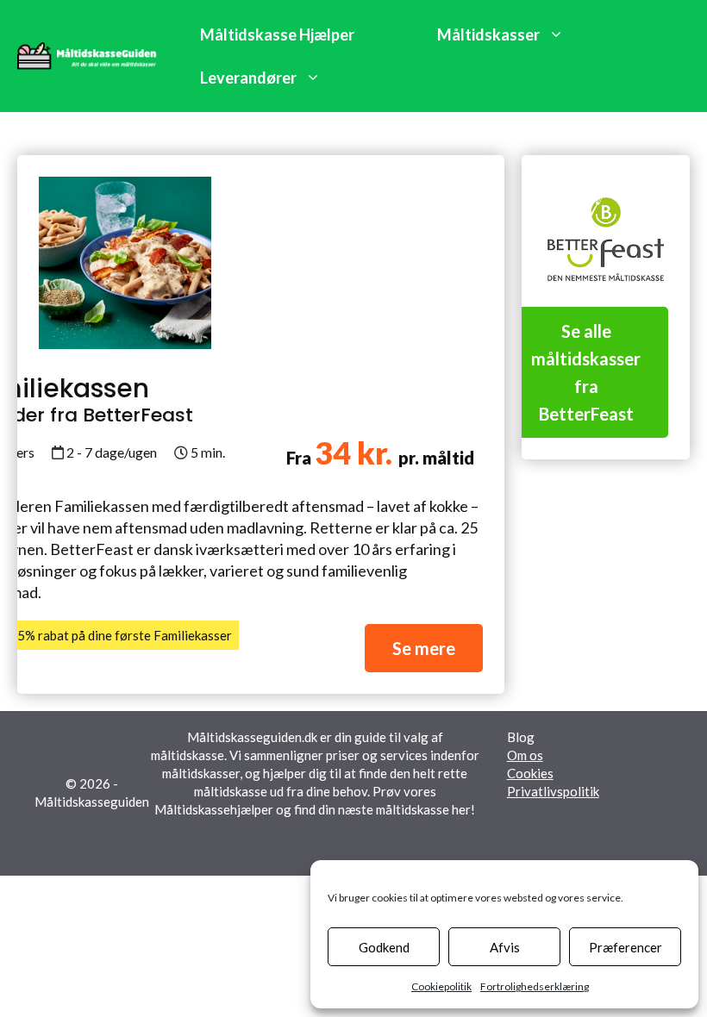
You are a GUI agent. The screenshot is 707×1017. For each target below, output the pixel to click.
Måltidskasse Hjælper (277, 34)
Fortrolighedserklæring (534, 986)
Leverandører (248, 77)
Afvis (505, 947)
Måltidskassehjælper (213, 809)
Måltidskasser (488, 34)
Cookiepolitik (441, 986)
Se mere (423, 648)
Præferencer (625, 947)
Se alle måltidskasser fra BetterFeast (586, 372)
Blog (521, 737)
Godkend (384, 947)
